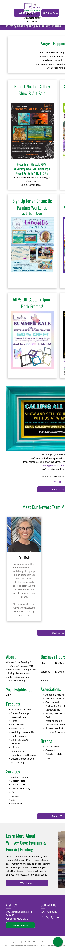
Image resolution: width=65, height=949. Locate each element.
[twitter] (55, 482)
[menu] (5, 6)
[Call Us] (58, 943)
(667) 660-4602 (49, 911)
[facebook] (50, 482)
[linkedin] (58, 917)
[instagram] (61, 482)
